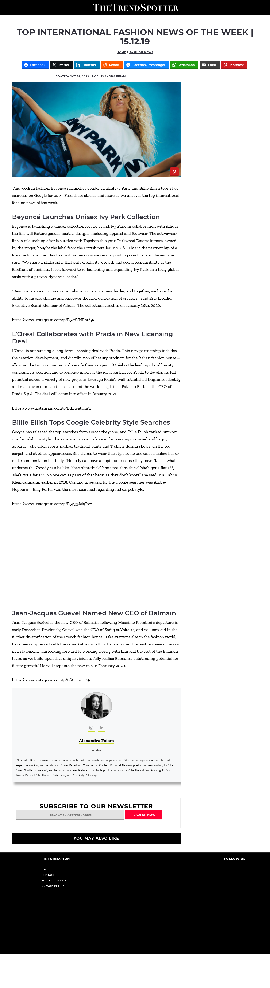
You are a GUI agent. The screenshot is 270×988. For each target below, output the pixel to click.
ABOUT (46, 869)
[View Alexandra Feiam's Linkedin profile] (101, 728)
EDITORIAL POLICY (54, 880)
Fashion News (141, 52)
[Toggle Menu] (4, 7)
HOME (121, 52)
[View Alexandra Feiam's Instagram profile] (91, 728)
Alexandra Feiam (96, 740)
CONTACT (48, 875)
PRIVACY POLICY (53, 886)
